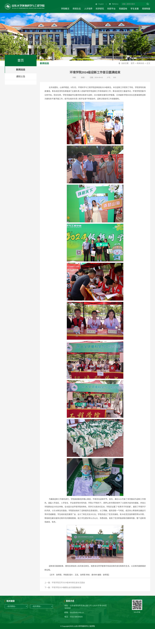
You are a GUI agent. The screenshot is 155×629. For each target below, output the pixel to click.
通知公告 (20, 76)
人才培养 (88, 9)
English (101, 4)
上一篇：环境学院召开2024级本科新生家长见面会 (64, 583)
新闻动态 (20, 69)
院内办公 (115, 4)
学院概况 (65, 9)
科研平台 (111, 9)
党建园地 (123, 9)
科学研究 (100, 9)
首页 (132, 63)
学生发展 (134, 9)
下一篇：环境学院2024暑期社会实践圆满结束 (62, 587)
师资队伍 (77, 9)
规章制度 (146, 9)
